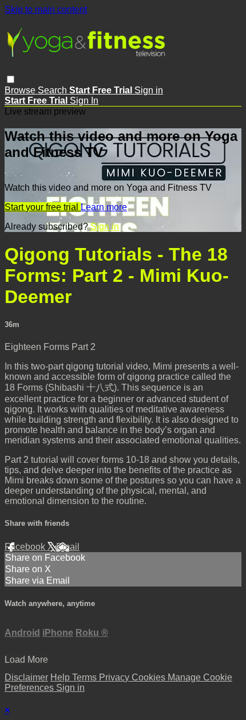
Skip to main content (46, 9)
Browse (21, 90)
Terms (85, 677)
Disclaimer (26, 677)
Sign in (148, 90)
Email (68, 547)
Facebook (26, 547)
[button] (10, 79)
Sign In (84, 100)
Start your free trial (43, 207)
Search (53, 90)
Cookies (150, 677)
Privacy (115, 677)
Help (61, 677)
